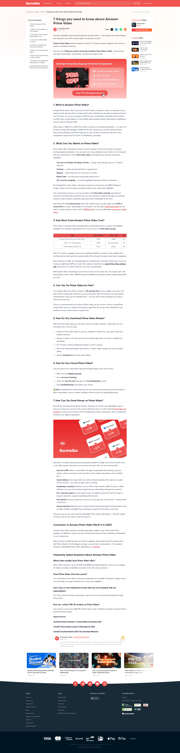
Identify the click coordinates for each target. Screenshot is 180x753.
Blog (37, 12)
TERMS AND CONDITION (84, 747)
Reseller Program (31, 726)
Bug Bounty (29, 723)
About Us (28, 697)
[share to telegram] (116, 29)
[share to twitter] (112, 29)
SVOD (42, 12)
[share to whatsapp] (121, 29)
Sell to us (28, 719)
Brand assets (30, 713)
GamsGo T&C (62, 697)
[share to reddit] (125, 29)
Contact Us (29, 700)
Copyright (61, 703)
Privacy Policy (62, 700)
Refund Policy (62, 707)
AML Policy (61, 710)
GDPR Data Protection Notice (67, 713)
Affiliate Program (31, 707)
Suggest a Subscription (33, 716)
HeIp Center (29, 703)
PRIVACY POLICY (97, 747)
